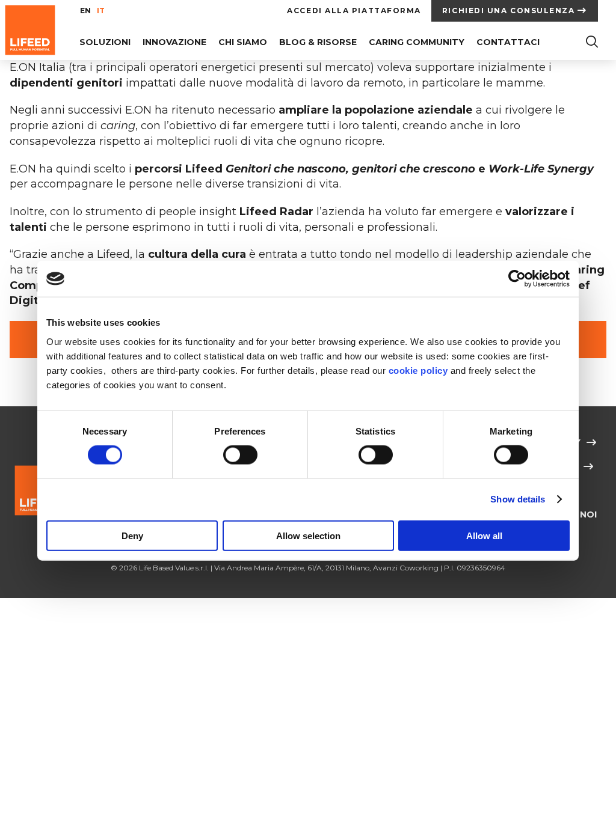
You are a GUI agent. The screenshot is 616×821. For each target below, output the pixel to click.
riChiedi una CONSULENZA (508, 10)
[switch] (240, 455)
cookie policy (418, 370)
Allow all (484, 535)
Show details (517, 499)
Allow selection (308, 535)
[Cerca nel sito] (592, 43)
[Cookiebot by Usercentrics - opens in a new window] (517, 279)
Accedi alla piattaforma (354, 10)
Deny (132, 535)
